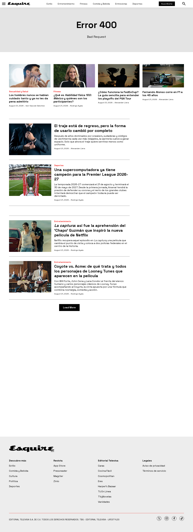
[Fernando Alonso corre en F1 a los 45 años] (163, 75)
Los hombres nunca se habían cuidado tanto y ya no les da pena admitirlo (29, 98)
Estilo (49, 3)
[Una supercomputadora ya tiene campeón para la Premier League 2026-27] (30, 180)
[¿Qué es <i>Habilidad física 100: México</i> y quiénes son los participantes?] (74, 75)
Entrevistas (121, 3)
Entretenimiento (66, 3)
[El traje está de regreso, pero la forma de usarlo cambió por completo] (30, 139)
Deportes (137, 3)
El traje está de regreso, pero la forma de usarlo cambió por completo (90, 128)
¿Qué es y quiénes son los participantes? (72, 98)
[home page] (19, 4)
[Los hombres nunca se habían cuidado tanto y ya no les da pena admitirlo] (30, 75)
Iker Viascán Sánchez (35, 106)
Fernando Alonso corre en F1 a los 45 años (162, 93)
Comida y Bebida (101, 3)
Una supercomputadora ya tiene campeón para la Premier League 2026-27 (91, 174)
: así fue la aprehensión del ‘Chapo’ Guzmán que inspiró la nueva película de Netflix (89, 230)
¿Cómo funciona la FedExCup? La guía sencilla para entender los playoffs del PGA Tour (118, 95)
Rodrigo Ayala (76, 106)
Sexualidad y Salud (18, 91)
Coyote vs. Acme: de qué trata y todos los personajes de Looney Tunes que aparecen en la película (90, 271)
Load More (69, 307)
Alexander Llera (122, 102)
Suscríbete (166, 3)
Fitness (83, 3)
